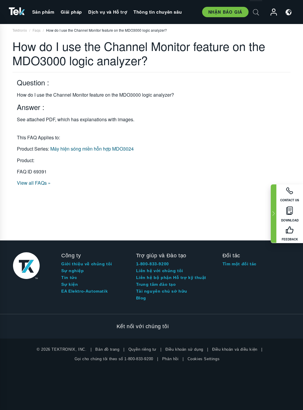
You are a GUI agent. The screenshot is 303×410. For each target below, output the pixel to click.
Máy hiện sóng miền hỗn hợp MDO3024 (92, 148)
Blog (141, 298)
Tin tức (69, 277)
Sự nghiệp (72, 270)
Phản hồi (170, 359)
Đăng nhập (271, 12)
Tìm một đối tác (240, 263)
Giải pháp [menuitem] (71, 12)
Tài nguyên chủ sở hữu (162, 291)
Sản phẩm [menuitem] (43, 12)
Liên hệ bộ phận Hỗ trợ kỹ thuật (171, 277)
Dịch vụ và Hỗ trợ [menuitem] (107, 12)
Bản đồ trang (107, 349)
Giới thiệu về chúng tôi (86, 263)
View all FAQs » (34, 182)
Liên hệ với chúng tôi (159, 270)
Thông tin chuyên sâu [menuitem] (157, 12)
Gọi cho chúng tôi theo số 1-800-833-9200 (114, 359)
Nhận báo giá (225, 12)
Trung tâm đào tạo (156, 284)
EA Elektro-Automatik (84, 291)
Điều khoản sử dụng (184, 349)
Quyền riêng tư (142, 349)
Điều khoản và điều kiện (234, 349)
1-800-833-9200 (152, 263)
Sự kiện (69, 284)
